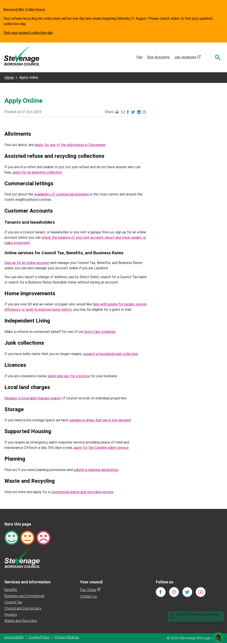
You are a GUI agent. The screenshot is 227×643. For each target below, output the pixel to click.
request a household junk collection (110, 354)
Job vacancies (187, 57)
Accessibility (14, 637)
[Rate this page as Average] (27, 537)
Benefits (10, 590)
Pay (140, 57)
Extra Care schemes (99, 332)
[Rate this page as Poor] (43, 537)
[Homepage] (21, 55)
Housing (10, 614)
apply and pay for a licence (69, 376)
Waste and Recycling (20, 621)
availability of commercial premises (61, 194)
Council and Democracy (22, 608)
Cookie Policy (39, 637)
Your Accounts (158, 57)
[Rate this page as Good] (11, 537)
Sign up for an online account (26, 263)
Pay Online (90, 590)
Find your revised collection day (28, 33)
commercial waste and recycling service (82, 492)
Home (9, 77)
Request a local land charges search (32, 398)
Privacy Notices (67, 637)
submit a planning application (96, 470)
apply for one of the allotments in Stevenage (70, 145)
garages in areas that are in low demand (100, 420)
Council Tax (13, 602)
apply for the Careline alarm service (101, 448)
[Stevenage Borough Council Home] (22, 558)
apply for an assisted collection (37, 172)
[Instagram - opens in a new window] (144, 112)
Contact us (88, 596)
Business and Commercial (24, 596)
